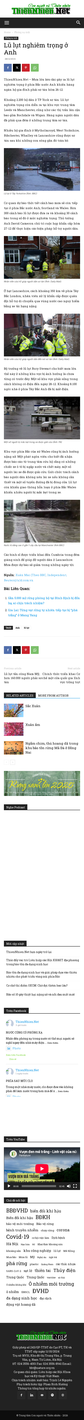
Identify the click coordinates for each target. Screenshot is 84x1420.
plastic (34, 1264)
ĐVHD (40, 1291)
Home (7, 32)
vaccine (51, 1277)
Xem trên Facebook (16, 1054)
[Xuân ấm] (13, 729)
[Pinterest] (26, 68)
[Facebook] (8, 68)
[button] (6, 23)
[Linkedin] (32, 1395)
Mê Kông (69, 1251)
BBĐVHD (17, 1210)
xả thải (61, 1277)
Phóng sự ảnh (22, 32)
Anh (17, 627)
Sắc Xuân (32, 706)
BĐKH (43, 1217)
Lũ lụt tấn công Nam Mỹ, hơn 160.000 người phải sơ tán (23, 678)
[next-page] (12, 762)
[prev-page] (6, 762)
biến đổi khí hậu (45, 1211)
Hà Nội (12, 1244)
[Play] (9, 1186)
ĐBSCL (25, 1292)
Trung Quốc (15, 1277)
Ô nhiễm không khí (16, 1284)
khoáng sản (13, 1251)
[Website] (63, 1395)
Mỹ (32, 1257)
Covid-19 (17, 1236)
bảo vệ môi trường (20, 1224)
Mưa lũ (23, 1257)
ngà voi (53, 1257)
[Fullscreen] (75, 1186)
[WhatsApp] (35, 68)
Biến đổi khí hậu (19, 1218)
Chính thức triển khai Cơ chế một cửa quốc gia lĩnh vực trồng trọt (61, 678)
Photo (17, 1048)
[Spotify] (52, 1395)
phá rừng (16, 1263)
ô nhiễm (12, 1292)
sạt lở (28, 1271)
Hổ (33, 1244)
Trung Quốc (35, 1277)
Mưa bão (11, 1257)
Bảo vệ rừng (45, 1224)
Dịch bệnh (58, 1238)
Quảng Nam (47, 1264)
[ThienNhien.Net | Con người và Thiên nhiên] (42, 9)
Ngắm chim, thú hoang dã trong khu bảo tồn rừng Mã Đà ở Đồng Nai (51, 748)
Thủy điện (64, 1270)
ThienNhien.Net (27, 1022)
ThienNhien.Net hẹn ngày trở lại (29, 952)
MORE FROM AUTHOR (53, 695)
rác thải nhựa (65, 1264)
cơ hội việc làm (40, 1237)
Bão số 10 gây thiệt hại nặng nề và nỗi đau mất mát (40, 994)
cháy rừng (47, 1230)
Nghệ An (41, 1257)
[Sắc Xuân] (13, 710)
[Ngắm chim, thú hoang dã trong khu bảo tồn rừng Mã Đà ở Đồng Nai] (13, 748)
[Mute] (69, 1186)
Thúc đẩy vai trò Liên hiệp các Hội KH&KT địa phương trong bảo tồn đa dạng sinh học (42, 962)
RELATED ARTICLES (19, 695)
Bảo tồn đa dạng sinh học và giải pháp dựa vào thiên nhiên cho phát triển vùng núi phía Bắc (41, 974)
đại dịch (46, 1298)
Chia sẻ (12, 1059)
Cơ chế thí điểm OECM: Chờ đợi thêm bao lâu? (37, 985)
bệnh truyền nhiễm (22, 1230)
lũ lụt (26, 627)
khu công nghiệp (37, 1251)
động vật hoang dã (20, 1304)
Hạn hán (25, 1244)
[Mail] (42, 1395)
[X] (17, 68)
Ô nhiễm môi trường (51, 1284)
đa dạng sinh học (21, 1298)
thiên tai (43, 1270)
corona (63, 1230)
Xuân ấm (32, 724)
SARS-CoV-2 (13, 1271)
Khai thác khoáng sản (50, 1244)
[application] (42, 1168)
